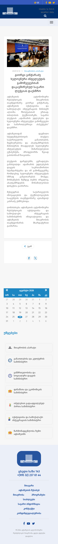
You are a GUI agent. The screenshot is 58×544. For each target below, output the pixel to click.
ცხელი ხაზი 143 (29, 471)
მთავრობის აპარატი (34, 71)
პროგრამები (38, 495)
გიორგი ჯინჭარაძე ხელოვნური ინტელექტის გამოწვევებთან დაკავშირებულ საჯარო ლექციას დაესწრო (28, 83)
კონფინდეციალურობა (29, 513)
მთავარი (29, 485)
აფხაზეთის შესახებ (29, 490)
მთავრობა (18, 495)
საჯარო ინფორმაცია (29, 504)
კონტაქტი (29, 508)
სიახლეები (29, 499)
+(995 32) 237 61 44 (29, 475)
